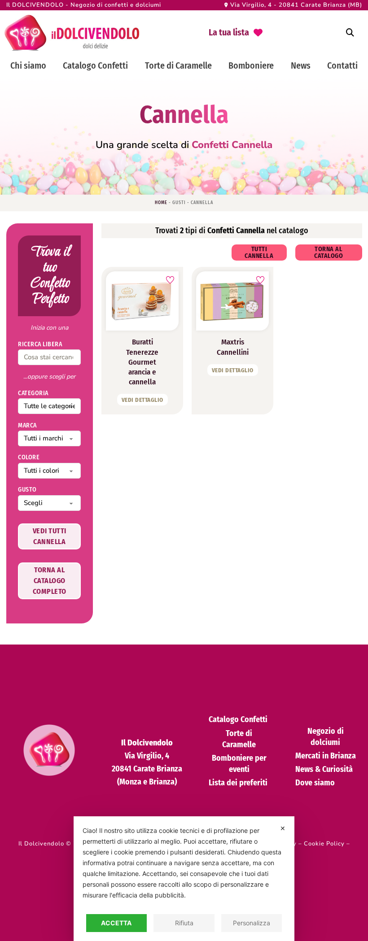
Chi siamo (28, 65)
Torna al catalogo (328, 252)
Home (161, 202)
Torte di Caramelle (178, 65)
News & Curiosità (324, 769)
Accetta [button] (116, 923)
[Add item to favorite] (170, 279)
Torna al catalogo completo (49, 581)
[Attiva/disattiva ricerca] (350, 33)
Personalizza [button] (251, 923)
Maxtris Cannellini (233, 347)
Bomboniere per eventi (239, 763)
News (301, 65)
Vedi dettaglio (142, 399)
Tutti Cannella (259, 252)
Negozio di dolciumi (325, 736)
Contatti (342, 65)
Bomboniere (251, 65)
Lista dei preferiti (238, 783)
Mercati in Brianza (325, 756)
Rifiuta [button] (184, 923)
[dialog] (184, 878)
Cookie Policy (324, 844)
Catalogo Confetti (95, 65)
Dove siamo (315, 783)
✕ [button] (282, 828)
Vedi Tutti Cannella (49, 536)
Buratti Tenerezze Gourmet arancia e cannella (142, 361)
